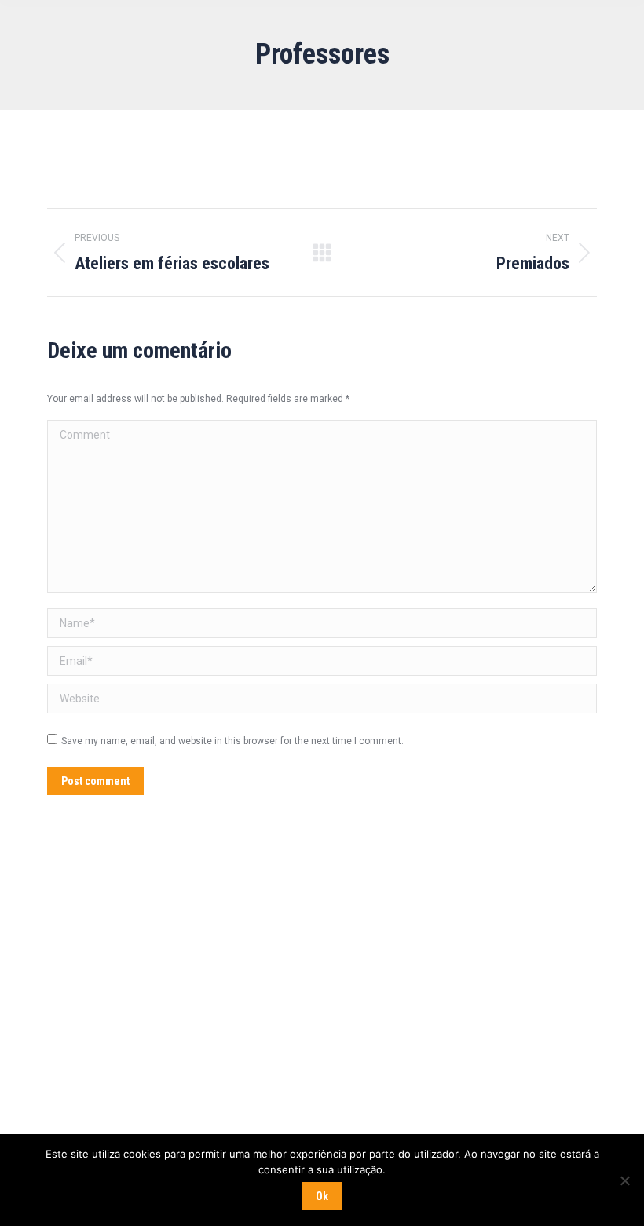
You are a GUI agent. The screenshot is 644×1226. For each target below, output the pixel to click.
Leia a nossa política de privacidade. (218, 1084)
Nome (39, 946)
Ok (322, 1196)
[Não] (624, 1180)
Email (42, 1008)
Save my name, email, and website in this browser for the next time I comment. (232, 740)
